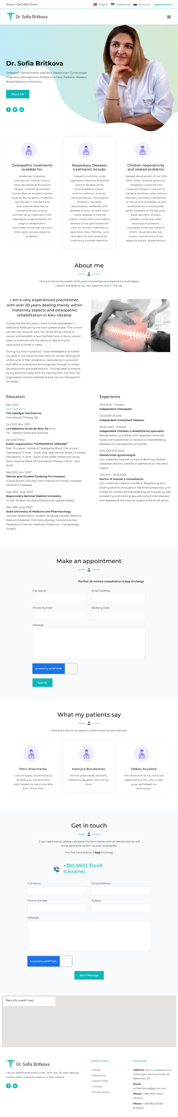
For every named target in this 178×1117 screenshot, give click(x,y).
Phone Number (43, 608)
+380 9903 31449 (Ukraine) (82, 868)
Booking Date (100, 608)
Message (38, 625)
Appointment (163, 4)
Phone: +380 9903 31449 (21, 4)
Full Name (39, 591)
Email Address (101, 591)
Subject (96, 900)
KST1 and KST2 (15, 409)
